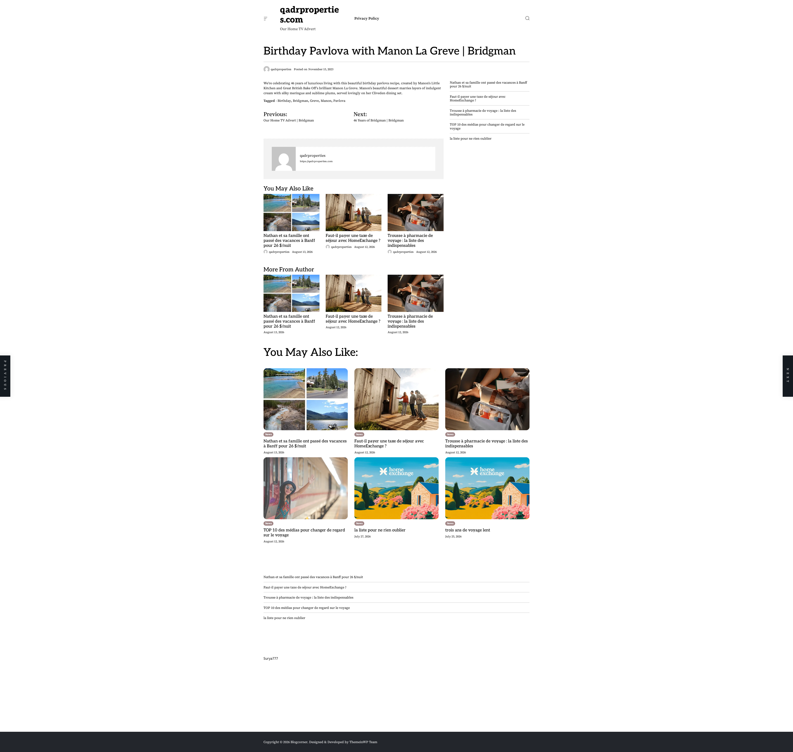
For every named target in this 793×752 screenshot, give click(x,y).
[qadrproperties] (284, 159)
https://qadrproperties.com (316, 161)
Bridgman (300, 100)
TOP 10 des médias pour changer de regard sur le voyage (487, 126)
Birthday (284, 100)
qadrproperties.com (309, 15)
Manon (326, 100)
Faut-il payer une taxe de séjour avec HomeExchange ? (353, 238)
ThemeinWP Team (363, 742)
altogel (269, 701)
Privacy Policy (366, 18)
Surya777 (271, 658)
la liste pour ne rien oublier (470, 138)
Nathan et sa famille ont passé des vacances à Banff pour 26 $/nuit (289, 240)
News (268, 434)
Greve (314, 100)
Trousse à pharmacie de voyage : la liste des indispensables (410, 240)
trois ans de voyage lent (467, 530)
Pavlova (339, 100)
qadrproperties (312, 155)
